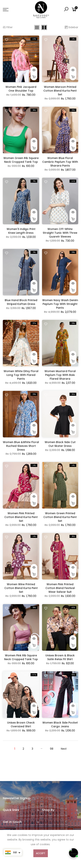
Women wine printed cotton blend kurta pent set (21, 588)
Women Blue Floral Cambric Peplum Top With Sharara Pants (60, 161)
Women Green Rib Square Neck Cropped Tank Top (21, 160)
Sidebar (73, 27)
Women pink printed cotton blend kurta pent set (21, 517)
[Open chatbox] (73, 852)
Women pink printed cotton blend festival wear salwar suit (60, 588)
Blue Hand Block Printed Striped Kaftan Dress (21, 302)
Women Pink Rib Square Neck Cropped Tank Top (21, 657)
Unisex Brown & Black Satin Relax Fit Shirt (60, 657)
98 (51, 749)
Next (64, 749)
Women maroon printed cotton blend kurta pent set (60, 90)
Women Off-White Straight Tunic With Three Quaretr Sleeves (60, 232)
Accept (40, 853)
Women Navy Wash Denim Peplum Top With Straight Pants (60, 304)
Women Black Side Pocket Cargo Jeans (60, 724)
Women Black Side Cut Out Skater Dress (60, 444)
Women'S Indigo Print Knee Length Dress (21, 231)
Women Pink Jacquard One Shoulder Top (20, 89)
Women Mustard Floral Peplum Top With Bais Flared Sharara (60, 375)
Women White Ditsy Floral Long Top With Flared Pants (21, 375)
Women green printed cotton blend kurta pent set (60, 517)
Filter (9, 27)
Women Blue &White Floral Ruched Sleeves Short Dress (21, 446)
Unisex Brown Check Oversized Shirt (21, 724)
